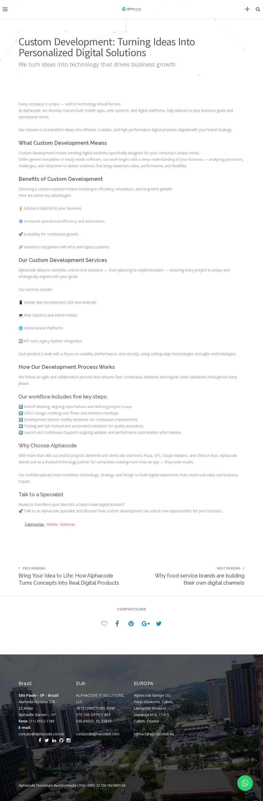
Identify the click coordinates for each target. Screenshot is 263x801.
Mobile (52, 524)
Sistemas (67, 524)
